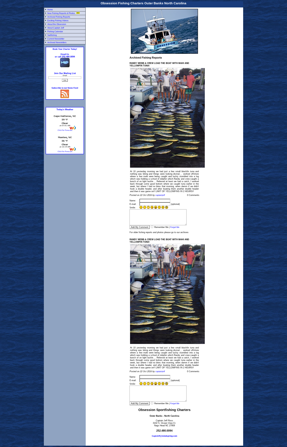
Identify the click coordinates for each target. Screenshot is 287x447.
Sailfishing (52, 35)
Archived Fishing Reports (58, 17)
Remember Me (161, 227)
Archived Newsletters (56, 42)
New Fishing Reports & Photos (61, 13)
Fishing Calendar (55, 31)
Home (50, 9)
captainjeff (160, 195)
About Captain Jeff (55, 28)
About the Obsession (56, 24)
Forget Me (174, 227)
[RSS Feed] (64, 98)
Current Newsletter (55, 39)
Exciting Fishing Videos (57, 20)
